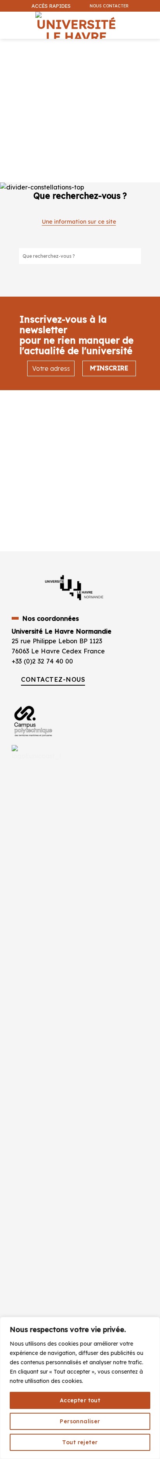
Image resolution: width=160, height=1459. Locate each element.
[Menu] (7, 21)
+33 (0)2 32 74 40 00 (42, 661)
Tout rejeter (79, 1442)
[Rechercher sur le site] (134, 256)
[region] (80, 1388)
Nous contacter (109, 6)
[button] (150, 45)
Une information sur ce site (79, 221)
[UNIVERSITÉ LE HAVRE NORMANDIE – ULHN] (76, 25)
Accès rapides (51, 6)
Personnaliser (80, 1421)
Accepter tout (80, 1400)
